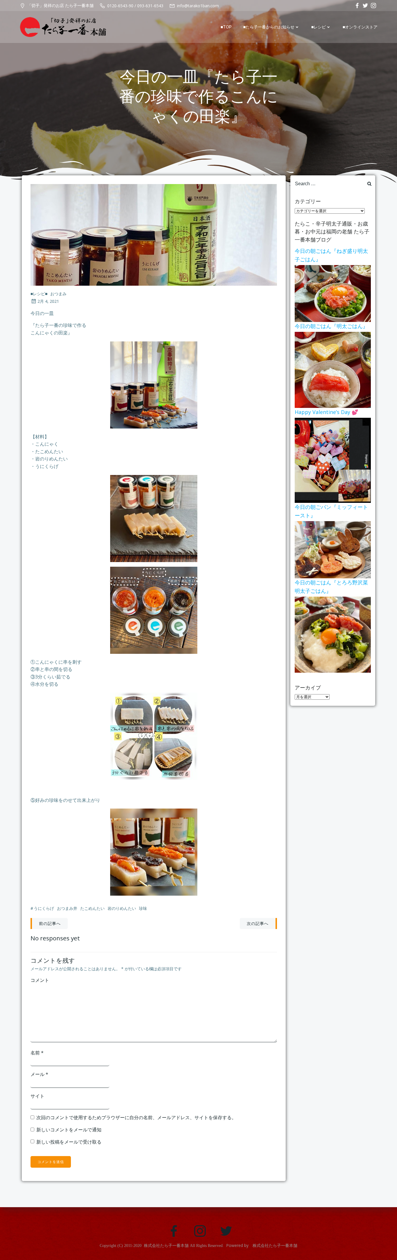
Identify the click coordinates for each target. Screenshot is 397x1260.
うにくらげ (44, 908)
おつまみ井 (67, 908)
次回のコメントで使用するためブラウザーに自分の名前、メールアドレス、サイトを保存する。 (136, 1117)
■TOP (226, 27)
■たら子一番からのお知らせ (268, 27)
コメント (40, 980)
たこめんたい (92, 908)
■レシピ (318, 27)
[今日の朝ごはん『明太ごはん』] (333, 369)
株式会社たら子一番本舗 (166, 1245)
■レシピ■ (39, 293)
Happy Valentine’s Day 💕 (326, 411)
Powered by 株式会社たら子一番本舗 (261, 1245)
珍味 (143, 908)
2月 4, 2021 (48, 301)
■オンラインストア (360, 27)
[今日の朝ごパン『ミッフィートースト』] (333, 549)
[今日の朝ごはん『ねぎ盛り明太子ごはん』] (333, 293)
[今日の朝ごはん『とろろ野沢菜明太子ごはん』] (333, 634)
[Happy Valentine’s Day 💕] (333, 460)
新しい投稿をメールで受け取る (68, 1142)
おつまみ (58, 293)
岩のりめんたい (122, 908)
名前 (37, 1053)
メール (39, 1074)
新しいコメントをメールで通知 (68, 1129)
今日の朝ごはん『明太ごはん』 (331, 326)
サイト (37, 1096)
